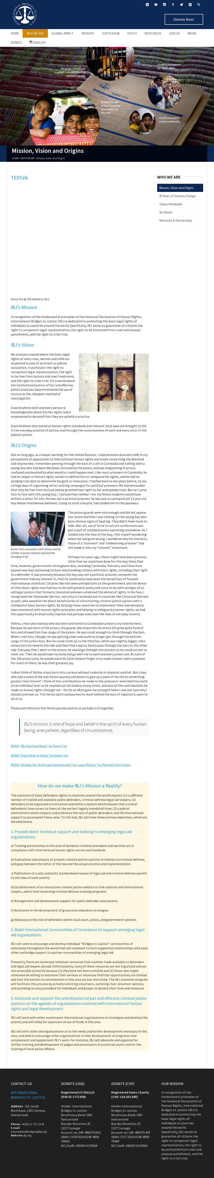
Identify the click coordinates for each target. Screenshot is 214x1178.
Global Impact (63, 33)
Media (191, 33)
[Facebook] (173, 4)
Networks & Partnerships (175, 220)
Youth (132, 33)
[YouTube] (156, 4)
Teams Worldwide (170, 204)
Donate (16, 43)
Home (15, 33)
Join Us (174, 33)
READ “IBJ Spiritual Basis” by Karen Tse (39, 746)
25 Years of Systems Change (177, 196)
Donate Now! (183, 19)
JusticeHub (111, 33)
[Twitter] (181, 4)
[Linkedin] (147, 4)
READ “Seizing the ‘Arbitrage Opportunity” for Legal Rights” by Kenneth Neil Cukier (71, 765)
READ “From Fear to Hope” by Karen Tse (39, 755)
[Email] (190, 4)
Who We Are (35, 33)
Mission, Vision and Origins (176, 188)
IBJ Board (165, 212)
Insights (87, 33)
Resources (153, 33)
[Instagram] (164, 4)
